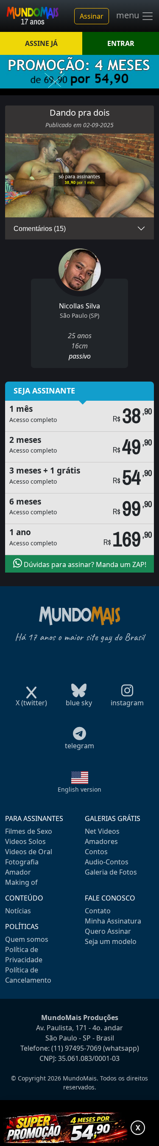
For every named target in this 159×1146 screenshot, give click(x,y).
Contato (98, 910)
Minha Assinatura (113, 921)
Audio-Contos (106, 862)
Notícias (18, 910)
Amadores (101, 841)
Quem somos (26, 939)
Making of (21, 882)
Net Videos (102, 831)
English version (79, 789)
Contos (96, 851)
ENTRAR (120, 43)
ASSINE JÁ (41, 43)
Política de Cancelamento (28, 975)
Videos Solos (25, 841)
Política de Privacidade (23, 954)
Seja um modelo (111, 941)
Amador (18, 872)
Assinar (91, 16)
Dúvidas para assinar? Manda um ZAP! (84, 564)
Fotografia (22, 862)
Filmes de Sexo (28, 831)
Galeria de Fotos (111, 872)
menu (128, 15)
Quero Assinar (108, 931)
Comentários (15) (40, 228)
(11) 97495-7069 (76, 1048)
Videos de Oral (28, 851)
